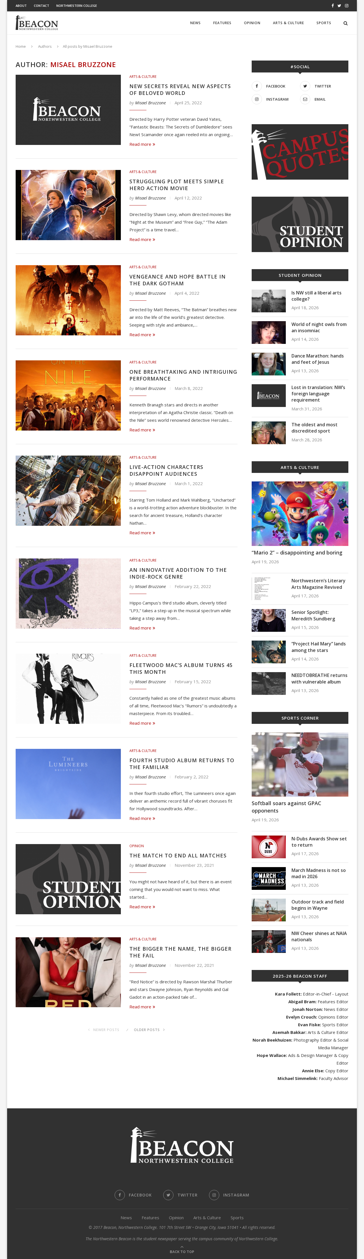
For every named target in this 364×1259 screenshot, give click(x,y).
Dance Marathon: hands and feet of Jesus (317, 359)
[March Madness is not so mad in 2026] (269, 878)
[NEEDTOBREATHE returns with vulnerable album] (269, 683)
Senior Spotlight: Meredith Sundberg (313, 615)
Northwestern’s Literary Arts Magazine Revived (318, 583)
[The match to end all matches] (68, 879)
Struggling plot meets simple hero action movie (176, 185)
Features (222, 22)
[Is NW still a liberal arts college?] (269, 301)
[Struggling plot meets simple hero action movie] (68, 205)
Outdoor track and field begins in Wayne (317, 905)
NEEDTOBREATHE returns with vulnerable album (319, 678)
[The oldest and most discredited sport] (269, 432)
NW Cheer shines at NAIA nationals (319, 936)
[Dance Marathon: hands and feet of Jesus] (269, 364)
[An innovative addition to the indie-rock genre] (68, 593)
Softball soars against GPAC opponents (286, 807)
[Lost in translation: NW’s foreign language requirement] (269, 395)
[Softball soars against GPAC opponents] (300, 764)
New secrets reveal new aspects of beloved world (180, 89)
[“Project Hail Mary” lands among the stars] (269, 652)
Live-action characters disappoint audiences (166, 470)
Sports (324, 22)
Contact (41, 5)
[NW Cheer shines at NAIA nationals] (269, 941)
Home (21, 46)
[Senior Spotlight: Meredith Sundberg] (269, 620)
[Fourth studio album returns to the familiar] (68, 784)
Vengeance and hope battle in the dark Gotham (177, 280)
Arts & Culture (288, 22)
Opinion (252, 22)
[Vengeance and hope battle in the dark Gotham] (68, 300)
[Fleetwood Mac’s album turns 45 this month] (68, 689)
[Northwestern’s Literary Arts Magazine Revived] (269, 588)
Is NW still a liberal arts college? (316, 296)
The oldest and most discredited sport (314, 427)
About (21, 5)
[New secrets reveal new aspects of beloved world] (68, 110)
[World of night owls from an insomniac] (269, 332)
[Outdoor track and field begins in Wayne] (269, 910)
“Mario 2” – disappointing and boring (297, 552)
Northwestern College (76, 5)
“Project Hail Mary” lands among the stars (318, 647)
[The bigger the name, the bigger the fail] (68, 972)
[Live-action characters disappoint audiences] (68, 491)
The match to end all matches (178, 855)
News (195, 22)
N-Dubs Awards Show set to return (319, 842)
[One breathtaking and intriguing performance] (68, 395)
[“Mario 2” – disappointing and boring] (300, 513)
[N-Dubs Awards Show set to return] (269, 847)
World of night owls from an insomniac (319, 327)
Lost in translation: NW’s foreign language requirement (318, 393)
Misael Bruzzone (150, 102)
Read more (140, 144)
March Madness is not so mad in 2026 (318, 873)
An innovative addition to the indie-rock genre (178, 573)
